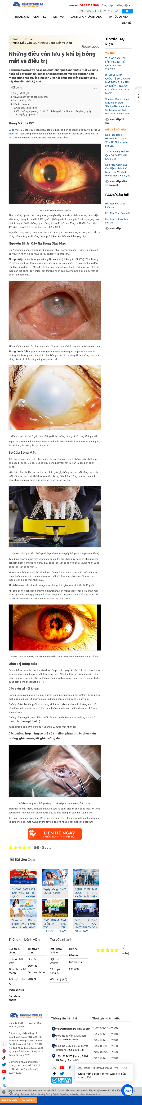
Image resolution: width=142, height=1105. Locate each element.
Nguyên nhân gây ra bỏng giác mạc (30, 97)
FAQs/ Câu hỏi (117, 195)
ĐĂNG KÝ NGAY (9, 1100)
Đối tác (32, 959)
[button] (49, 17)
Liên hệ (126, 22)
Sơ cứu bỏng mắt (22, 100)
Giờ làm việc (76, 962)
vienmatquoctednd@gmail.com (73, 1028)
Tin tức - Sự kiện (115, 41)
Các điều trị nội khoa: (27, 108)
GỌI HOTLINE (28, 1100)
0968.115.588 (89, 5)
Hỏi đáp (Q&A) (58, 979)
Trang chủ (22, 16)
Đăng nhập (107, 5)
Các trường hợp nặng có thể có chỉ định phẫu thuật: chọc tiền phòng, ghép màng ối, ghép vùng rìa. (53, 113)
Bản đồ (73, 955)
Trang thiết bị (17, 989)
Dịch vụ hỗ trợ (36, 972)
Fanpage (74, 968)
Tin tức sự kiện (118, 16)
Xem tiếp (115, 228)
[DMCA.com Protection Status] (61, 1080)
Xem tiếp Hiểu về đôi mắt (116, 183)
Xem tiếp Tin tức (115, 121)
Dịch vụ (58, 16)
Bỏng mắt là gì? (21, 93)
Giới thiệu (40, 16)
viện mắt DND (37, 818)
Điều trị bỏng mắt (21, 104)
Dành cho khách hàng (86, 16)
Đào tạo (32, 965)
